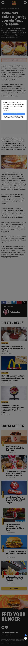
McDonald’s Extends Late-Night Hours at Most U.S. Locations (15, 579)
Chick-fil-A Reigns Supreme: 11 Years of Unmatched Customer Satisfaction (16, 473)
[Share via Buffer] (8, 302)
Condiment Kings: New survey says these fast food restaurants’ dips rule (13, 348)
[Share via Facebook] (3, 302)
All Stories (14, 588)
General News (6, 41)
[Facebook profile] (2, 627)
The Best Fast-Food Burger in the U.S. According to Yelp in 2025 (16, 553)
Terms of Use (4, 632)
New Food (3, 443)
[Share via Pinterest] (19, 302)
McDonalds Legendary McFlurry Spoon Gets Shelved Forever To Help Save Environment (13, 378)
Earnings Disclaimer (13, 632)
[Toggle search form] (25, 2)
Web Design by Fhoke (6, 635)
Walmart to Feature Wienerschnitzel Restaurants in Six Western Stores (15, 527)
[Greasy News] (14, 3)
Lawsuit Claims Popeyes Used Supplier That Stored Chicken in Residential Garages (15, 500)
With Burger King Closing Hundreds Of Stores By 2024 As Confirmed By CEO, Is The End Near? (12, 408)
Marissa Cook (17, 8)
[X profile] (6, 627)
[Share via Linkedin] (13, 302)
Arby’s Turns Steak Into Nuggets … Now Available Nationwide (15, 448)
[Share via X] (24, 302)
